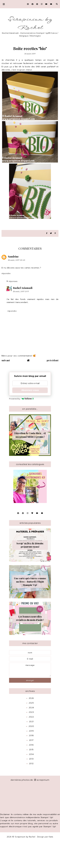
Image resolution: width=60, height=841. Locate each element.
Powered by (14, 399)
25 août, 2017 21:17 (21, 291)
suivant (6, 360)
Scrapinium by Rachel (30, 23)
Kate (51, 836)
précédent (53, 360)
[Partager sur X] (51, 233)
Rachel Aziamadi (22, 288)
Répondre (6, 273)
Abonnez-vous (30, 390)
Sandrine (13, 256)
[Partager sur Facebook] (46, 233)
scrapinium (43, 780)
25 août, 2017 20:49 (16, 260)
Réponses (13, 281)
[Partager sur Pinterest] (55, 233)
